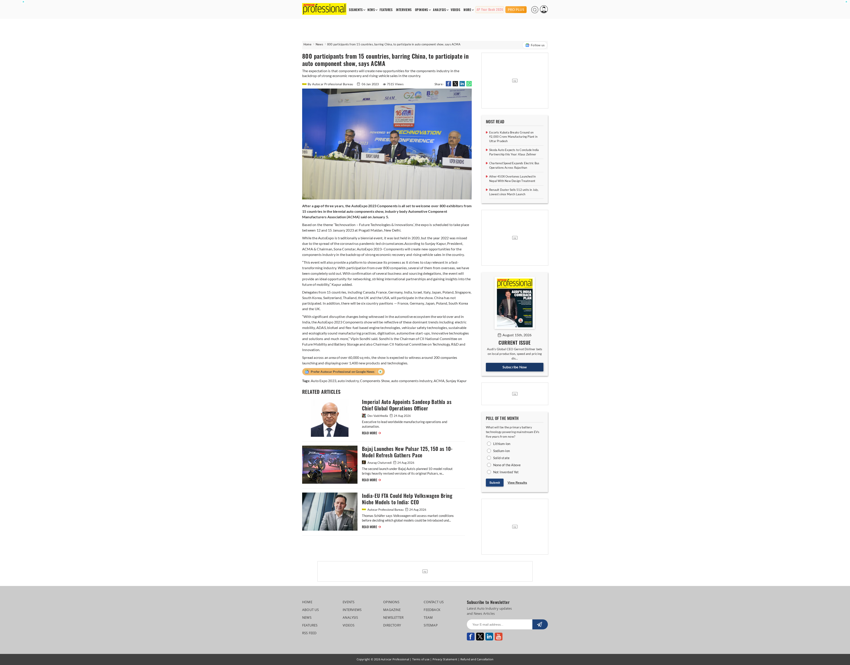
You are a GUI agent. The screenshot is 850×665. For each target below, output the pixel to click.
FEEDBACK (432, 609)
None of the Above (507, 465)
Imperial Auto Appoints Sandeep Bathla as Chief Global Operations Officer (407, 405)
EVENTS (348, 602)
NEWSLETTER (393, 617)
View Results (517, 482)
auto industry (348, 381)
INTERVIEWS (404, 10)
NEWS (371, 10)
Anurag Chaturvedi (379, 462)
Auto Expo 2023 (323, 381)
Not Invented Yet (506, 472)
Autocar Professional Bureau (385, 509)
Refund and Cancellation (477, 659)
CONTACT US (434, 602)
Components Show (375, 381)
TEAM (428, 617)
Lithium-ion (501, 444)
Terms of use (420, 659)
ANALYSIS (439, 10)
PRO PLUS (516, 10)
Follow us (538, 45)
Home (307, 44)
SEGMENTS (356, 10)
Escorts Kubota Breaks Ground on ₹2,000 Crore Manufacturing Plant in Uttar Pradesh (513, 137)
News (319, 44)
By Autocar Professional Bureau (331, 84)
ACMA (439, 381)
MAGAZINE (392, 609)
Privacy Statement (445, 659)
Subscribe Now (514, 367)
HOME (307, 602)
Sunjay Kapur (456, 381)
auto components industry (411, 381)
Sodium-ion (501, 451)
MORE (467, 10)
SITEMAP (430, 625)
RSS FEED (309, 633)
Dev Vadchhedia (378, 416)
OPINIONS (421, 10)
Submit (494, 482)
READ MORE (371, 433)
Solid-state (501, 458)
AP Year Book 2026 (490, 10)
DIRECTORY (392, 625)
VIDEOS (455, 10)
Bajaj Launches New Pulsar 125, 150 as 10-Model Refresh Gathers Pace (407, 452)
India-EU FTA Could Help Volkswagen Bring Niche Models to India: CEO (407, 499)
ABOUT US (310, 609)
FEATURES (386, 10)
